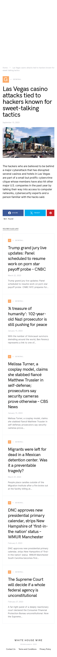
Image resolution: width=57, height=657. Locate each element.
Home (5, 68)
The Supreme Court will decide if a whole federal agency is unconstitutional (26, 587)
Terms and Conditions (27, 649)
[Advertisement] (28, 29)
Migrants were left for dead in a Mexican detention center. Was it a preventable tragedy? (27, 460)
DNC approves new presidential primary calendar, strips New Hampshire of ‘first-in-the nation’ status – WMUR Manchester (28, 524)
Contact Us (10, 649)
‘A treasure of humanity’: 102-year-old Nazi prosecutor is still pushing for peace (27, 316)
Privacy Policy (45, 649)
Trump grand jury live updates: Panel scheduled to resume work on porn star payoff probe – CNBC (27, 258)
